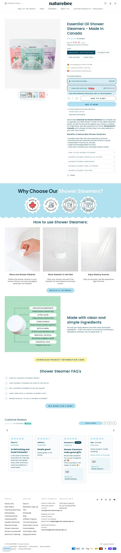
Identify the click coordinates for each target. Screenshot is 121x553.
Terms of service (45, 546)
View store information (77, 115)
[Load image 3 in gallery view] (36, 95)
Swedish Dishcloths (12, 522)
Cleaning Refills (11, 519)
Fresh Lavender (74, 57)
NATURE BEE (13, 544)
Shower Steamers (12, 528)
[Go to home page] (60, 3)
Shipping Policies (29, 534)
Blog (24, 516)
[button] (105, 3)
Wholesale (27, 513)
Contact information (24, 549)
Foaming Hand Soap (13, 510)
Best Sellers (9, 507)
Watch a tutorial (60, 290)
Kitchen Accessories (13, 531)
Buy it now (91, 104)
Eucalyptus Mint (104, 53)
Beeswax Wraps (11, 525)
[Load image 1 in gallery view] (23, 95)
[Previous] (7, 430)
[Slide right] (47, 95)
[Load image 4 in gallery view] (42, 95)
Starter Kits (9, 504)
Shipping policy (11, 549)
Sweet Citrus (88, 57)
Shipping (70, 45)
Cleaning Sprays (11, 516)
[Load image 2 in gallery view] (29, 95)
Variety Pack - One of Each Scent (81, 53)
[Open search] (105, 423)
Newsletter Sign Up (30, 507)
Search (26, 504)
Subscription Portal (30, 525)
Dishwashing (10, 513)
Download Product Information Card (60, 360)
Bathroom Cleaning (12, 534)
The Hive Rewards (30, 522)
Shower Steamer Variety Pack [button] (71, 479)
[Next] (113, 430)
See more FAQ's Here (60, 406)
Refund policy (23, 546)
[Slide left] (18, 95)
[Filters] (110, 423)
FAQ (24, 510)
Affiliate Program (30, 519)
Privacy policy (33, 546)
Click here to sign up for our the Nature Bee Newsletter (67, 505)
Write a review (90, 423)
